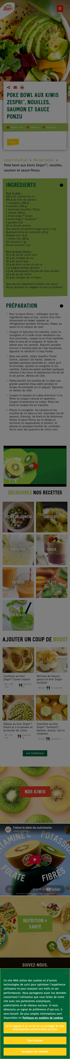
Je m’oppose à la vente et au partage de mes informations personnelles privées (34, 1027)
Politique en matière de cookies (42, 1017)
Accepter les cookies (35, 1051)
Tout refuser (35, 1040)
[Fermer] (66, 973)
